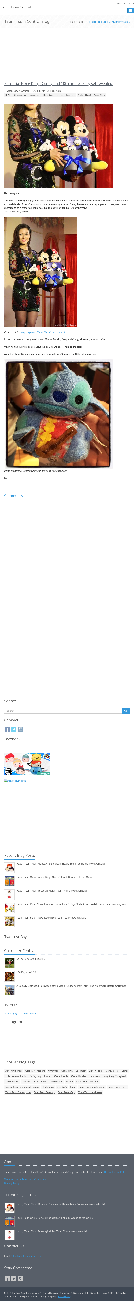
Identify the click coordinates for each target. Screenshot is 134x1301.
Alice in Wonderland (35, 1070)
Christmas (53, 1070)
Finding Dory (35, 1076)
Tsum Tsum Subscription (18, 1092)
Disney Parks (95, 1070)
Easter (124, 1070)
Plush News (48, 1086)
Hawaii (88, 94)
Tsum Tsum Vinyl (66, 1092)
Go (126, 710)
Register (129, 3)
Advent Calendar (13, 1070)
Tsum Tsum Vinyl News (90, 1092)
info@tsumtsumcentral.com (26, 1256)
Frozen (47, 1076)
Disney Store (99, 94)
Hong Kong (48, 94)
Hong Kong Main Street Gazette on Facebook (42, 332)
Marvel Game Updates (87, 1081)
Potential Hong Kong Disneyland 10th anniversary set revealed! (58, 83)
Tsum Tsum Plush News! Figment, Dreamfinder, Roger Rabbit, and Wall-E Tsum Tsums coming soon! (72, 904)
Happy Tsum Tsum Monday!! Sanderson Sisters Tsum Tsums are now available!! (60, 863)
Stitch (80, 94)
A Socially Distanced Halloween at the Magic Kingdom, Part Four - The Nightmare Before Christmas (71, 985)
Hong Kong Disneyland (65, 94)
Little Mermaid (56, 1081)
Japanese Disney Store (34, 1081)
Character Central (114, 1172)
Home (72, 21)
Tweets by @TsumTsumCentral (20, 1013)
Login (118, 3)
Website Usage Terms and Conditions (25, 1179)
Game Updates (78, 1076)
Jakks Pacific (12, 1081)
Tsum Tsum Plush (117, 1086)
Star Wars (62, 1086)
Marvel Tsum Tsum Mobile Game (22, 1086)
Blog (81, 21)
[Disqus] (67, 550)
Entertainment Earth (15, 1076)
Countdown (67, 1070)
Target (73, 1086)
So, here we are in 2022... (30, 958)
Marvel (69, 1081)
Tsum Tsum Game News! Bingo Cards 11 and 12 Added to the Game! (55, 877)
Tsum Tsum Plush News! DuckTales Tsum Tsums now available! (51, 917)
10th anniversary (20, 94)
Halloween (94, 1076)
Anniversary (35, 94)
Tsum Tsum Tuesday (44, 1092)
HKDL (7, 94)
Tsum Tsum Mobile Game (92, 1086)
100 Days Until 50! (26, 972)
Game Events (61, 1076)
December (81, 1070)
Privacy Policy (11, 1183)
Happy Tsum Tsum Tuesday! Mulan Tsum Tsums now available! (51, 890)
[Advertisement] (67, 54)
